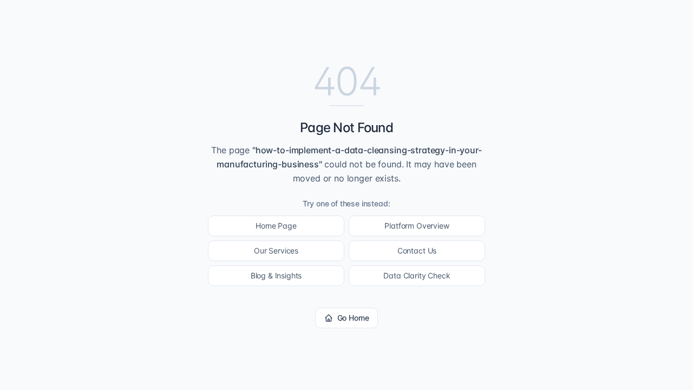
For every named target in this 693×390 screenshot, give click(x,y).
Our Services (276, 250)
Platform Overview (416, 225)
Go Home (353, 317)
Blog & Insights (276, 275)
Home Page (276, 225)
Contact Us (416, 250)
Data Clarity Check (416, 275)
